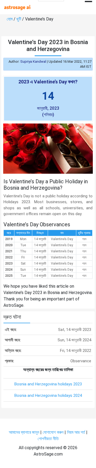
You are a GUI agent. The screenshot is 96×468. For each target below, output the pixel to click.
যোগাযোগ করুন (53, 432)
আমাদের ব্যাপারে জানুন (24, 432)
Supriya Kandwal (33, 61)
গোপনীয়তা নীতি (48, 438)
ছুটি (19, 19)
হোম (10, 19)
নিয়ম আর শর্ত (76, 432)
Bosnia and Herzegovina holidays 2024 (48, 395)
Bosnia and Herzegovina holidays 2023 (48, 384)
